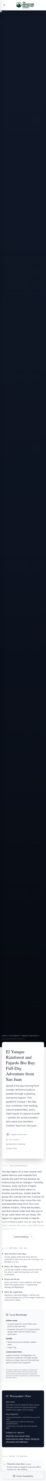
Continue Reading (21, 1237)
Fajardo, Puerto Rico (30, 1035)
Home (4, 1035)
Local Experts (14, 1035)
